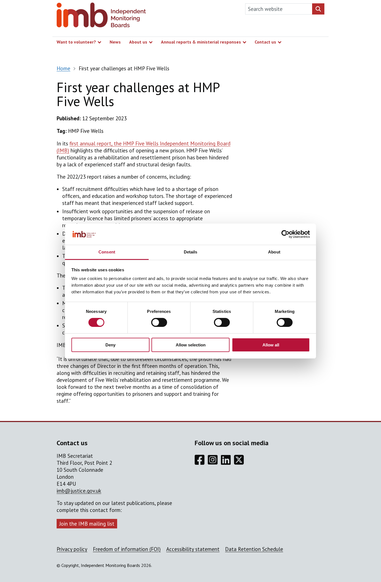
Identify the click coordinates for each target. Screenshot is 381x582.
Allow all (270, 345)
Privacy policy (72, 549)
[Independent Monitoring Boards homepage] (101, 16)
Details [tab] (190, 252)
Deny (110, 345)
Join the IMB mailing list (86, 523)
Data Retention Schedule (254, 549)
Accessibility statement (193, 549)
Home (63, 68)
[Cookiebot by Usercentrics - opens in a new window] (285, 234)
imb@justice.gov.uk (79, 490)
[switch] (159, 322)
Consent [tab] (106, 252)
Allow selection (191, 345)
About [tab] (274, 252)
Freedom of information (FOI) (127, 549)
